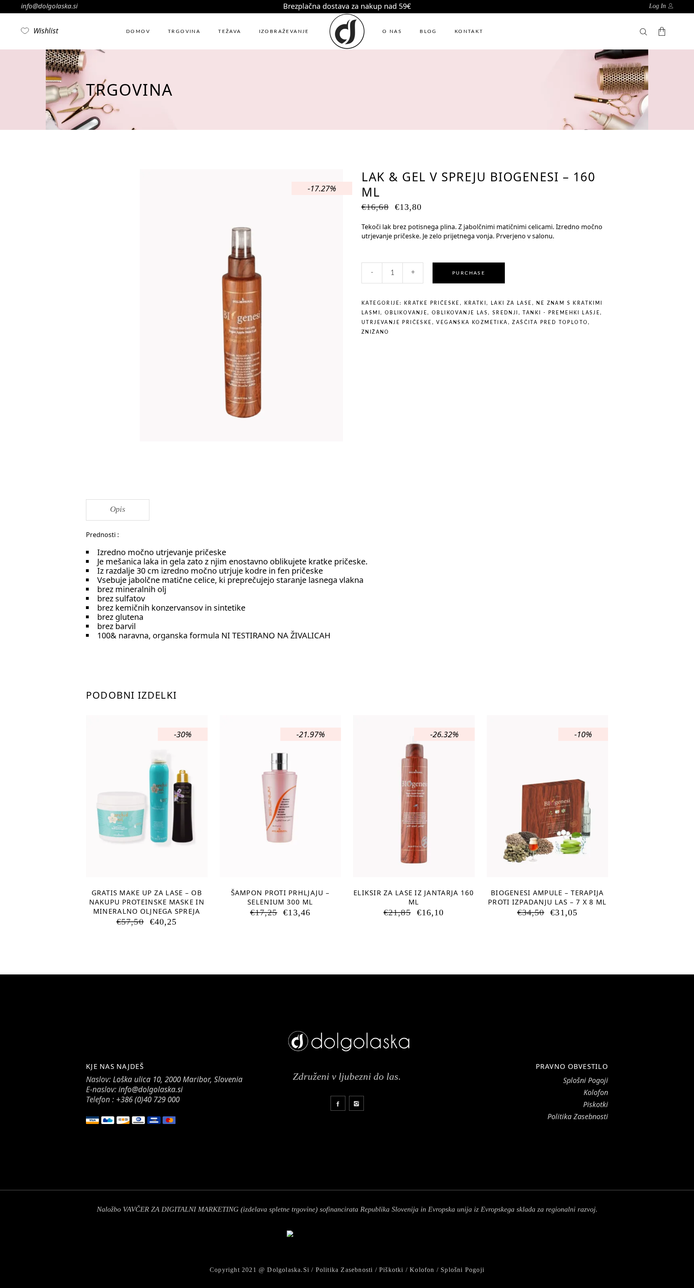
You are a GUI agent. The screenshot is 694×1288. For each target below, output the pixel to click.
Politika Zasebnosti (577, 1116)
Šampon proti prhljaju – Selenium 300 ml (280, 897)
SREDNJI (505, 312)
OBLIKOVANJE (406, 312)
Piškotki (391, 1269)
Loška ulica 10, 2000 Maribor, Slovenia (178, 1079)
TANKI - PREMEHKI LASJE (561, 312)
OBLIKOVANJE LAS (460, 312)
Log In (657, 5)
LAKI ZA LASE (511, 303)
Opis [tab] (117, 509)
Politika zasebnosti (344, 1269)
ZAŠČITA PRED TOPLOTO (550, 322)
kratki (475, 303)
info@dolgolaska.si (49, 5)
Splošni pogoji (462, 1269)
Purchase (468, 273)
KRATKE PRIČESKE (432, 303)
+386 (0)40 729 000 (148, 1099)
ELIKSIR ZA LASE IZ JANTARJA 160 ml (413, 897)
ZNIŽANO (375, 332)
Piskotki (595, 1104)
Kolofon (596, 1092)
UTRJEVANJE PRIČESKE (396, 322)
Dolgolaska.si (288, 1269)
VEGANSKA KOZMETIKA (472, 322)
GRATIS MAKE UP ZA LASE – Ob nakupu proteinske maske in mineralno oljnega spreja (146, 902)
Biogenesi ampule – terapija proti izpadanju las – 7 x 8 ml (547, 897)
